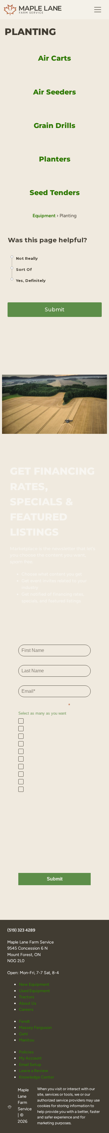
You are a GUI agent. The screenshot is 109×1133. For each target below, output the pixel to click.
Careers (26, 1009)
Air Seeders (54, 92)
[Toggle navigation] (98, 9)
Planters (54, 159)
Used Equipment (34, 990)
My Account (30, 1058)
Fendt (24, 1021)
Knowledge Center (36, 1077)
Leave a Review (33, 1070)
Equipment (44, 215)
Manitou (26, 1040)
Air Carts (54, 58)
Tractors (26, 996)
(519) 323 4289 (21, 930)
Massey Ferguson (35, 1027)
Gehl (23, 1033)
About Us (27, 1003)
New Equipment (34, 984)
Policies (26, 1052)
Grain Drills (54, 125)
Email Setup (30, 1064)
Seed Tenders (55, 192)
